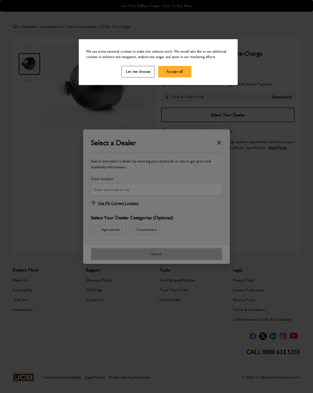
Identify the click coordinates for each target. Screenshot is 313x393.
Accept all (175, 71)
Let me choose (138, 71)
